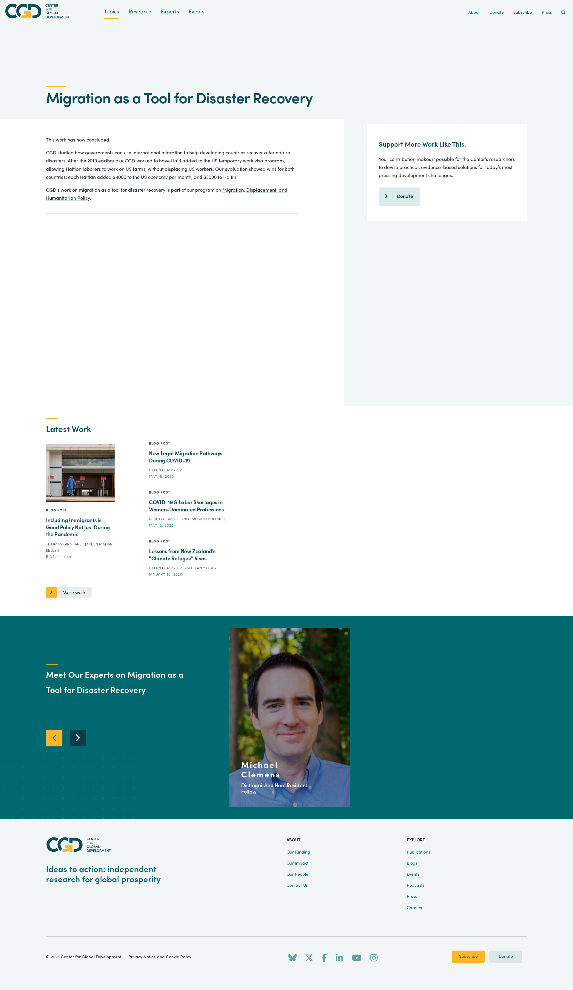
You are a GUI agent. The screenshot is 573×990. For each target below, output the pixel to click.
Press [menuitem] (547, 12)
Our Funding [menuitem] (298, 852)
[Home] (52, 11)
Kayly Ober (206, 568)
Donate (405, 196)
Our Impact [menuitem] (297, 863)
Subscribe (468, 956)
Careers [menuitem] (414, 908)
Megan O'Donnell (210, 519)
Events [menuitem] (413, 874)
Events (196, 12)
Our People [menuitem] (297, 874)
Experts (170, 12)
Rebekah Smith (164, 519)
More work (74, 592)
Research (140, 12)
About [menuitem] (474, 12)
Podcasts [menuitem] (415, 885)
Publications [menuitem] (418, 852)
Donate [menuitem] (496, 12)
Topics (111, 12)
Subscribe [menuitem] (522, 12)
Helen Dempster (165, 470)
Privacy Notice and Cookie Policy (159, 957)
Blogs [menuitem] (412, 863)
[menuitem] (563, 12)
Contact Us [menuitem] (297, 885)
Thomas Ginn (59, 544)
